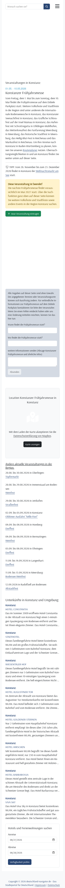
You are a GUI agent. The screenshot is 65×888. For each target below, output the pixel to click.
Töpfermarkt (12, 476)
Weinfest (10, 492)
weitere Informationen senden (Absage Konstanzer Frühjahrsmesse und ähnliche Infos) (32, 352)
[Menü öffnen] (57, 6)
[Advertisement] (32, 45)
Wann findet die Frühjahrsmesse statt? (26, 324)
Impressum (40, 884)
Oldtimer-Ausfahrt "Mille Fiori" (21, 516)
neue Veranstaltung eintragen (24, 213)
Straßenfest (11, 504)
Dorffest (9, 528)
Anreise (12, 834)
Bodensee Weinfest (15, 576)
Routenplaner (30, 150)
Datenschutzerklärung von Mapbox (32, 435)
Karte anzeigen (32, 444)
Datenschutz (54, 884)
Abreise (12, 847)
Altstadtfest (11, 588)
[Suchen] (47, 6)
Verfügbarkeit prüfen (19, 862)
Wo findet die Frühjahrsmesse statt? (25, 337)
